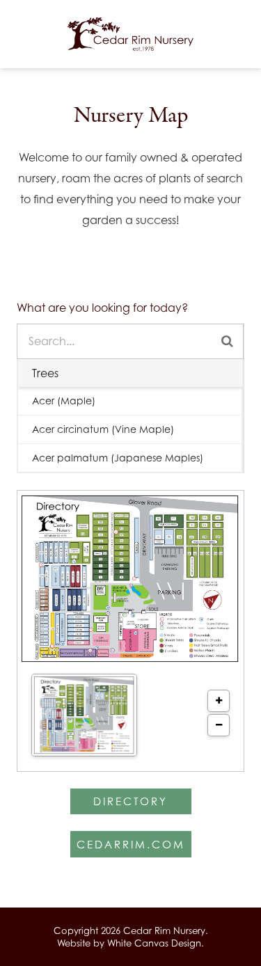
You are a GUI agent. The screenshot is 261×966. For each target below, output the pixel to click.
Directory (130, 801)
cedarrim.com (131, 844)
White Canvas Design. (155, 943)
